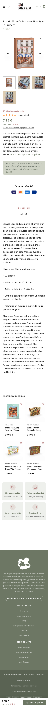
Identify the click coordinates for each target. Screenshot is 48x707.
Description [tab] (24, 208)
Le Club (24, 630)
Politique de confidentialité (24, 691)
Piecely (6, 29)
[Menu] (4, 6)
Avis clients (24, 635)
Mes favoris (24, 662)
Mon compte (24, 647)
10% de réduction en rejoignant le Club (18, 128)
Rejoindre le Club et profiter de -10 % (24, 598)
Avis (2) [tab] (24, 214)
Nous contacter (24, 616)
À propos (24, 611)
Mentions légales (24, 680)
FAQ (24, 621)
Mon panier (24, 657)
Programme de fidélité (24, 625)
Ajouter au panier (35, 702)
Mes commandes (24, 652)
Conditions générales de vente (24, 686)
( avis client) (23, 115)
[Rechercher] (9, 7)
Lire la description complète (25, 154)
